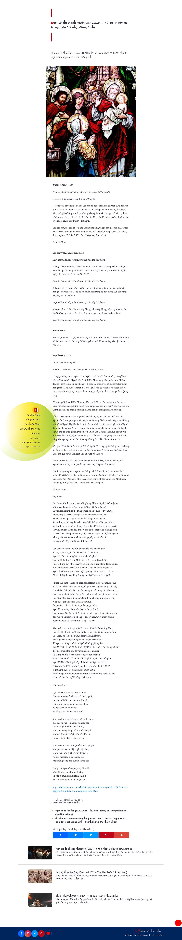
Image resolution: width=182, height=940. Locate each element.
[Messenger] (75, 835)
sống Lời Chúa (33, 415)
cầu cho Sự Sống (32, 424)
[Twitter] (91, 835)
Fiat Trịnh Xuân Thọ (71, 803)
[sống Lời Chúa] (29, 410)
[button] (178, 923)
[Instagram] (28, 933)
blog (159, 931)
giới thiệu (26, 442)
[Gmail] (121, 835)
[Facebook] (60, 835)
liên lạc (36, 442)
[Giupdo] (48, 933)
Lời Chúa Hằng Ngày (74, 800)
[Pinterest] (106, 835)
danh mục (34, 438)
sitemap (35, 433)
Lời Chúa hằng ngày (30, 429)
